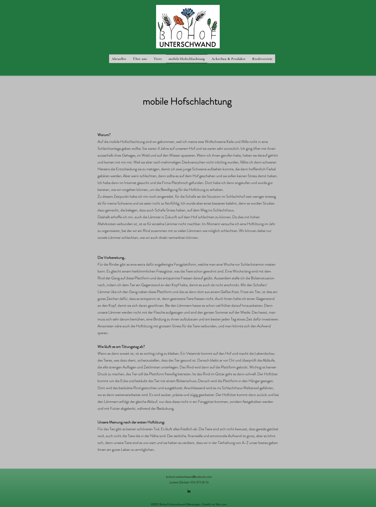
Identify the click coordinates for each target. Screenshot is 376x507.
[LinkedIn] (189, 491)
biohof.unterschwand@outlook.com (189, 477)
